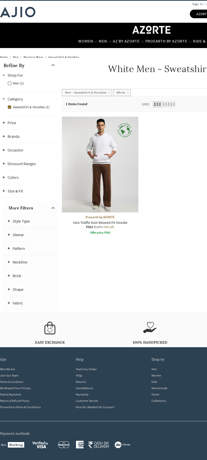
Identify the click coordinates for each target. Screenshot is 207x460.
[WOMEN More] (96, 41)
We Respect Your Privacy (15, 388)
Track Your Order (86, 369)
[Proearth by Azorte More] (190, 41)
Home (4, 57)
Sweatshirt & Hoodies (63, 57)
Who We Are (7, 369)
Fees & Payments (10, 394)
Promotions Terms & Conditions (20, 407)
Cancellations (84, 388)
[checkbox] (30, 83)
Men (16, 57)
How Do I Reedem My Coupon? (95, 407)
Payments (82, 394)
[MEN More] (110, 41)
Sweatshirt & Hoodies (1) (31, 107)
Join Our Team (9, 375)
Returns (81, 382)
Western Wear (33, 57)
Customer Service (87, 401)
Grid (145, 104)
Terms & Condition (11, 382)
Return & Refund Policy (15, 401)
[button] (30, 65)
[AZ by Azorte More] (142, 41)
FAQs (79, 375)
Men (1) (18, 83)
